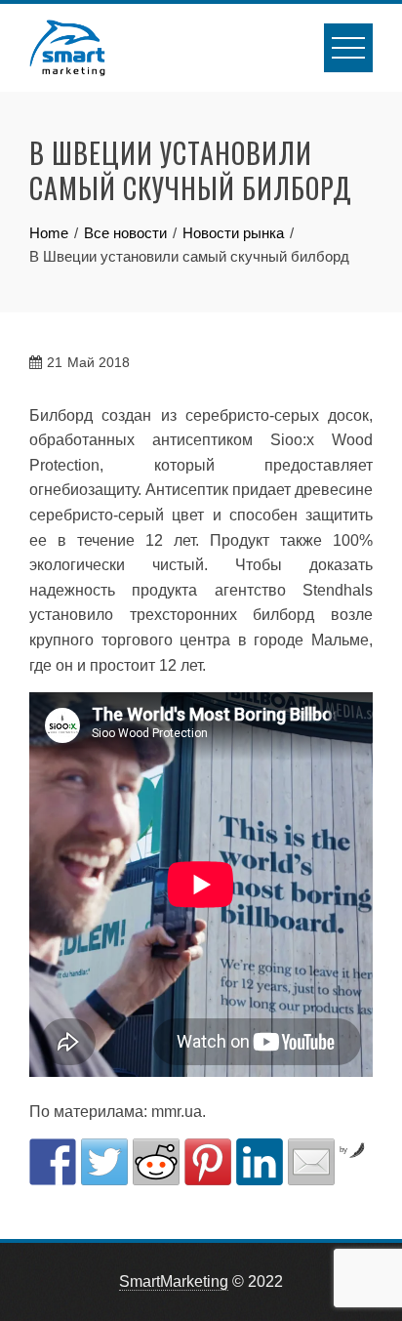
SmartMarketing (173, 1281)
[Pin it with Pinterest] (207, 1161)
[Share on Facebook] (52, 1161)
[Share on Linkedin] (259, 1161)
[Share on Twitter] (104, 1161)
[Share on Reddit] (156, 1161)
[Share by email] (311, 1161)
